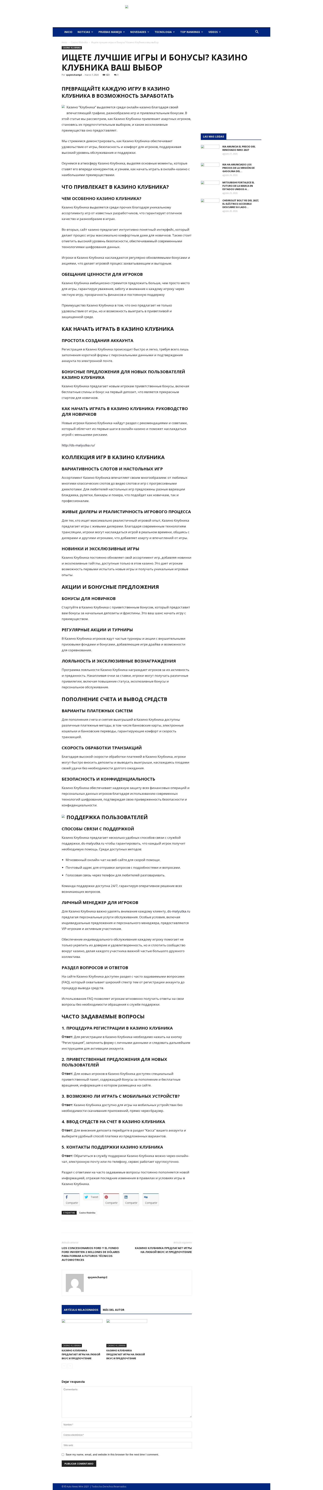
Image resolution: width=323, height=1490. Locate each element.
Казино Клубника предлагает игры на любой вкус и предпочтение (163, 1250)
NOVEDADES (138, 32)
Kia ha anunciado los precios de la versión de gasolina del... (238, 168)
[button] (256, 32)
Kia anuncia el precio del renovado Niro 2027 (239, 148)
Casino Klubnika (79, 42)
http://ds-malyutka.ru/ (78, 445)
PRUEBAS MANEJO (110, 32)
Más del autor (113, 1310)
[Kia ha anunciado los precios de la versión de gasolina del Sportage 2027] (210, 169)
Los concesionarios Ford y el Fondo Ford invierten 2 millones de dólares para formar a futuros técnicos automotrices (91, 1254)
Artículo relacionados (81, 1310)
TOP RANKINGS (190, 32)
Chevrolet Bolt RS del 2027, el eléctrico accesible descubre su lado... (240, 204)
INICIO (68, 32)
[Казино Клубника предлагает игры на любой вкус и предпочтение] (82, 1333)
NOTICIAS (84, 32)
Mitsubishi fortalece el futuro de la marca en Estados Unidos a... (238, 186)
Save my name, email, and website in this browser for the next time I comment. (112, 1454)
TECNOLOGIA (163, 32)
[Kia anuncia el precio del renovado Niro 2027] (210, 151)
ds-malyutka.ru (92, 843)
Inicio (64, 42)
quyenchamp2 (74, 74)
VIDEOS (213, 32)
